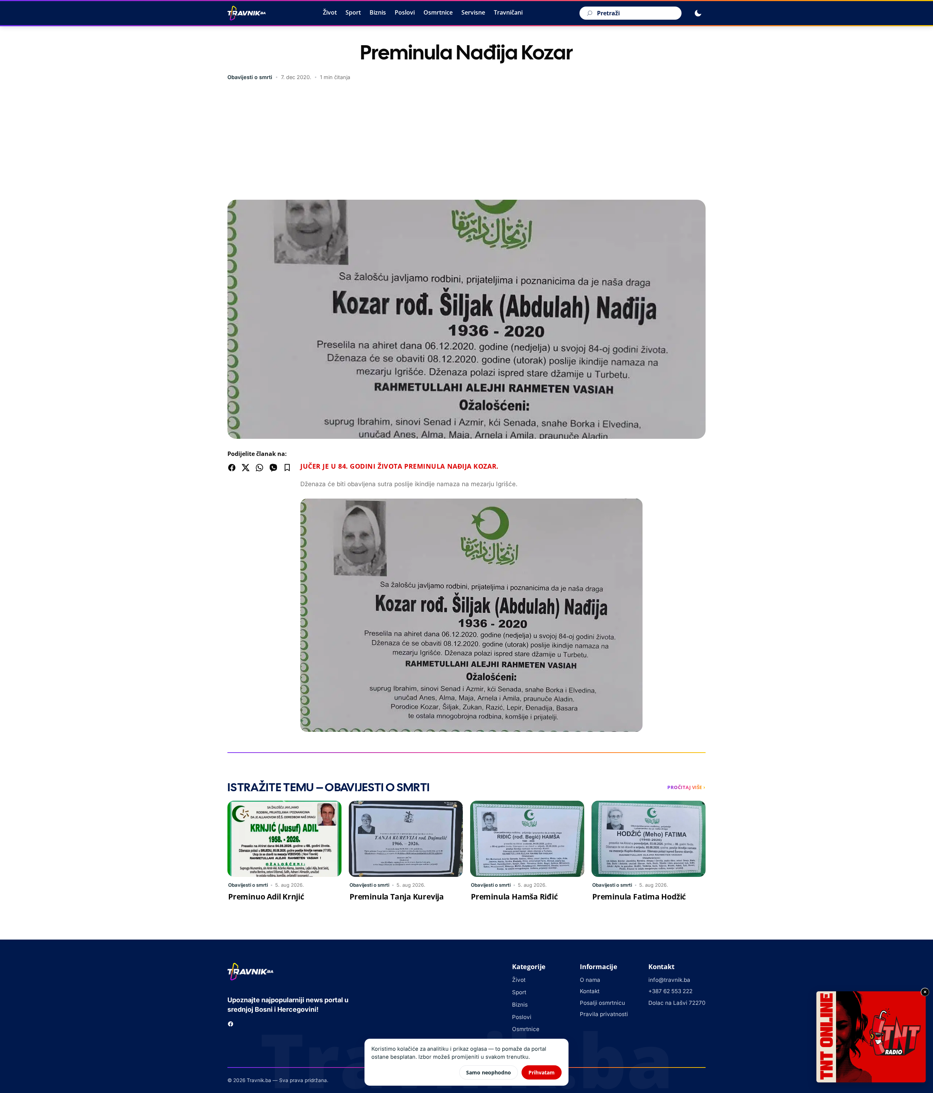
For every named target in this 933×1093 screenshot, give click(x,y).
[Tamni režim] (698, 13)
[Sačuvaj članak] (287, 467)
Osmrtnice (438, 12)
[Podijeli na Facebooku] (231, 467)
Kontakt (590, 991)
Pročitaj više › (686, 787)
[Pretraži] (589, 13)
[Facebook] (230, 1024)
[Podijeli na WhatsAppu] (259, 467)
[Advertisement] (466, 141)
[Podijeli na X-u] (245, 467)
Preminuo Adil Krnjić (266, 896)
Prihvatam (541, 1072)
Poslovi (405, 12)
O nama (590, 979)
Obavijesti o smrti (249, 77)
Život (330, 12)
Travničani (508, 12)
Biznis (378, 12)
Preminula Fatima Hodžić (639, 896)
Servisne (473, 12)
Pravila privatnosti (604, 1014)
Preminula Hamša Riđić (514, 896)
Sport (353, 12)
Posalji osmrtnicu (602, 1002)
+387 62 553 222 (670, 991)
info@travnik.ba (669, 979)
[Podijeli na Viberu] (273, 467)
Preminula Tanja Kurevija (397, 896)
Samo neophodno (488, 1072)
